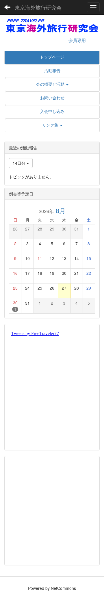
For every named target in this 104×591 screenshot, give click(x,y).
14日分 (20, 163)
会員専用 (77, 40)
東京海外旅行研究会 (38, 7)
